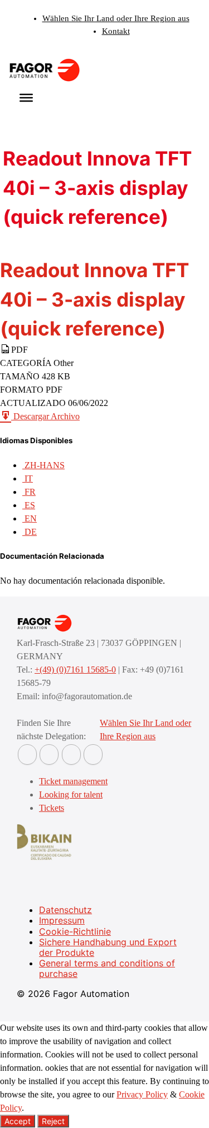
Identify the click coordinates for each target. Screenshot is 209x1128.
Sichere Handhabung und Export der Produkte (108, 947)
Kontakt (116, 31)
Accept (17, 1121)
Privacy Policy (142, 1094)
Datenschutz (65, 909)
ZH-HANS (43, 465)
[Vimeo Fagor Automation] (71, 754)
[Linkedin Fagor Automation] (49, 754)
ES (28, 505)
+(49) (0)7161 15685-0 (75, 669)
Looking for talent (71, 794)
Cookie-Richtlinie (75, 931)
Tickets (51, 808)
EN (29, 518)
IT (27, 478)
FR (29, 492)
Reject (53, 1121)
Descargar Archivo (45, 416)
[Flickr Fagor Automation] (27, 754)
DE (29, 532)
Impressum (62, 920)
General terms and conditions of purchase (107, 968)
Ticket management (73, 781)
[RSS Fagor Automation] (93, 754)
